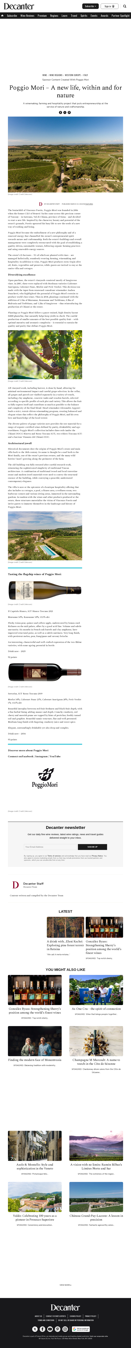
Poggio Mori (40, 750)
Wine (44, 75)
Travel (74, 15)
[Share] (60, 112)
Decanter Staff (53, 204)
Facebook (27, 756)
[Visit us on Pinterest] (57, 1329)
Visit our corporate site (99, 1336)
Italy (85, 75)
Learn (64, 15)
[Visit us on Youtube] (50, 1329)
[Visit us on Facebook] (42, 1329)
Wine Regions (56, 75)
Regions (54, 15)
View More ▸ (65, 1285)
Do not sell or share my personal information (76, 1320)
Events (94, 15)
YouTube (55, 756)
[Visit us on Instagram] (65, 1329)
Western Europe (73, 75)
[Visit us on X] (35, 1329)
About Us (38, 1316)
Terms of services (54, 856)
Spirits (84, 15)
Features (89, 204)
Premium (42, 15)
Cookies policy (75, 1316)
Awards (104, 15)
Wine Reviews (27, 15)
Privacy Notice (97, 856)
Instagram (41, 756)
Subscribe (89, 6)
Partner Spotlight (121, 15)
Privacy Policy (90, 1316)
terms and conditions (46, 1320)
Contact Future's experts (56, 1316)
